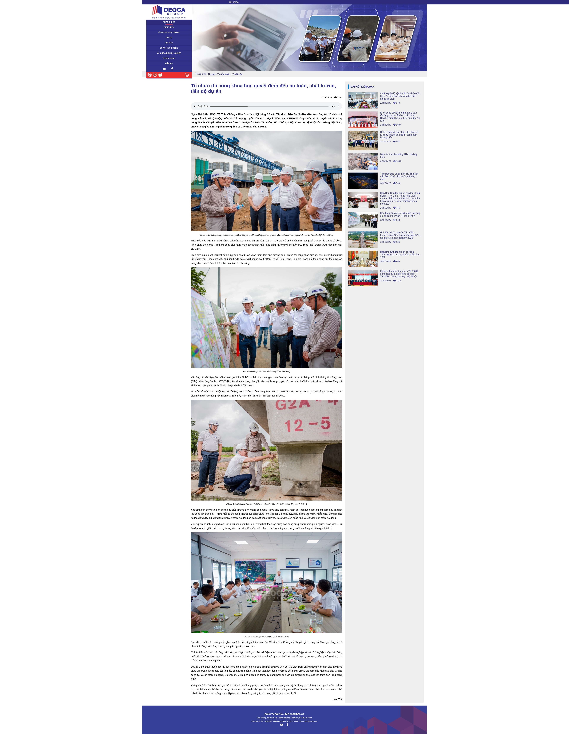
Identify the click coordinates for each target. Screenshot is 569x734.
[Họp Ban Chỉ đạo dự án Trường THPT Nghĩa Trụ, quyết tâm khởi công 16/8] (384, 266)
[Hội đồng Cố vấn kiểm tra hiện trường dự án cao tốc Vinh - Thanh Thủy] (384, 227)
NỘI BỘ (235, 2)
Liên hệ (169, 64)
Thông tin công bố (156, 48)
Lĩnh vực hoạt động (169, 32)
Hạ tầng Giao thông (156, 38)
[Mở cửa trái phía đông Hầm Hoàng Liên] (384, 168)
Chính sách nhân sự (156, 58)
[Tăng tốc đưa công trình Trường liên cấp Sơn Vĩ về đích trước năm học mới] (384, 188)
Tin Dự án (152, 43)
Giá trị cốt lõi (153, 53)
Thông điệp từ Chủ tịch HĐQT (161, 27)
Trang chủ (169, 22)
